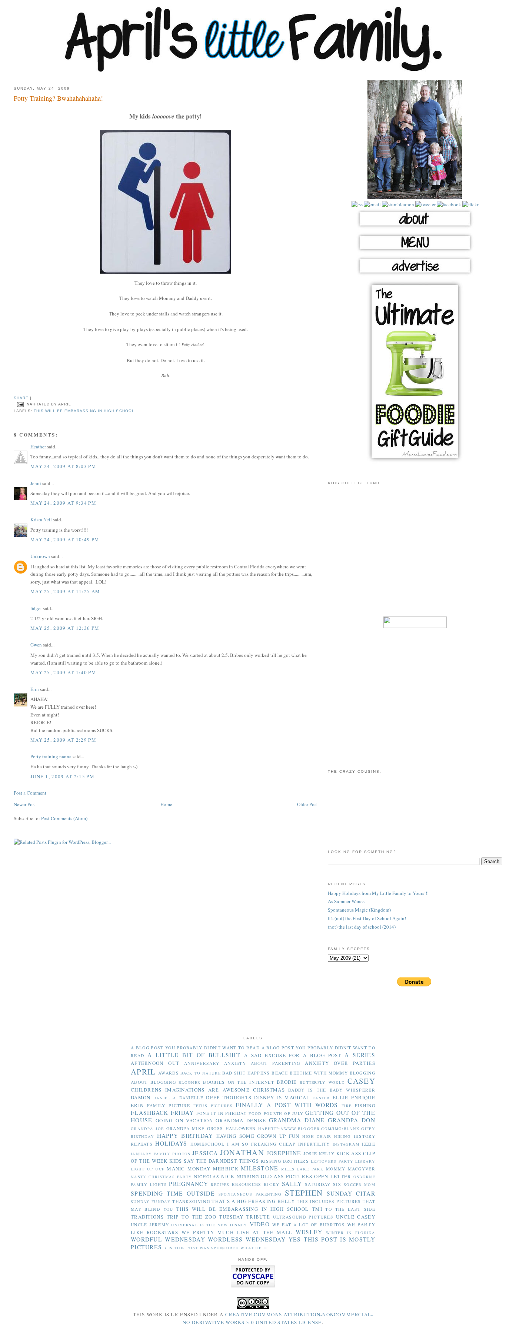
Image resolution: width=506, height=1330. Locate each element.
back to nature (200, 1073)
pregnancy (188, 1183)
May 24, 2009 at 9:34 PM (63, 502)
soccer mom (359, 1184)
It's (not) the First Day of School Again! (367, 918)
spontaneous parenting (250, 1194)
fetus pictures (213, 1105)
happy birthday (185, 1135)
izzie (368, 1144)
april (143, 1071)
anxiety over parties (340, 1063)
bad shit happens (246, 1073)
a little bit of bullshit (193, 1055)
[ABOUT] (415, 227)
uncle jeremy (150, 1224)
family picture (168, 1105)
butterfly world (322, 1082)
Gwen (36, 644)
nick (227, 1176)
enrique (363, 1097)
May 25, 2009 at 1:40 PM (63, 672)
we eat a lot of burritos (308, 1224)
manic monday (188, 1168)
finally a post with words (287, 1105)
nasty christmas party (161, 1176)
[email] (372, 204)
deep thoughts (229, 1097)
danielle (191, 1097)
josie (310, 1153)
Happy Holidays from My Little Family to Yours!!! (378, 893)
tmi (317, 1209)
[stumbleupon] (397, 204)
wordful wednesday (168, 1239)
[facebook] (448, 204)
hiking (342, 1136)
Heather (38, 446)
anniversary (201, 1063)
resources (247, 1184)
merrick (226, 1168)
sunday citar (351, 1193)
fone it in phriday (221, 1113)
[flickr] (470, 204)
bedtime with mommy (319, 1073)
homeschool (207, 1144)
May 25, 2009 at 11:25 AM (65, 591)
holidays (171, 1143)
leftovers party (332, 1161)
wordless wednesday (247, 1239)
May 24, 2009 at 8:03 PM (63, 466)
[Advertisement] (415, 555)
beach (280, 1073)
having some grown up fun (258, 1136)
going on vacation (184, 1120)
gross (215, 1128)
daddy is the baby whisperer (331, 1090)
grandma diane (297, 1120)
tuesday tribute (244, 1216)
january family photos (161, 1153)
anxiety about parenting (262, 1063)
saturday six (323, 1184)
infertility (314, 1144)
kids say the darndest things (214, 1160)
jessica (205, 1153)
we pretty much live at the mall (237, 1232)
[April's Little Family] (253, 70)
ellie (341, 1097)
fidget (36, 608)
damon (141, 1097)
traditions (147, 1216)
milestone (260, 1168)
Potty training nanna (50, 756)
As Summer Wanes (346, 901)
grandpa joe (147, 1128)
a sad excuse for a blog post (293, 1055)
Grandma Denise (241, 1120)
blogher (189, 1082)
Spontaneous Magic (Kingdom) (359, 909)
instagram (346, 1144)
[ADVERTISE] (415, 274)
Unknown (40, 556)
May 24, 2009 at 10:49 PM (64, 539)
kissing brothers (285, 1161)
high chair (317, 1136)
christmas (269, 1089)
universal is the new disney (209, 1224)
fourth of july (284, 1113)
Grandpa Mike (185, 1128)
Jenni (35, 483)
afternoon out (155, 1063)
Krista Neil (41, 519)
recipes (220, 1184)
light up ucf (147, 1169)
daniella (164, 1097)
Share (21, 398)
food (255, 1113)
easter (321, 1097)
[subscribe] (357, 204)
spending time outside (173, 1193)
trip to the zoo (191, 1216)
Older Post (307, 804)
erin (137, 1105)
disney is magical (282, 1097)
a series (359, 1055)
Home (166, 804)
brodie (287, 1082)
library (365, 1161)
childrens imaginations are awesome (190, 1089)
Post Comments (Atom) (64, 818)
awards (168, 1073)
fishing (365, 1105)
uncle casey (355, 1216)
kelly (327, 1153)
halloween (241, 1128)
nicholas (206, 1176)
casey (361, 1081)
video (260, 1224)
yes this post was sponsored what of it (215, 1247)
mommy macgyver (350, 1169)
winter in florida (350, 1232)
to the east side (350, 1209)
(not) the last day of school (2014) (362, 926)
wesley (309, 1232)
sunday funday (151, 1201)
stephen (304, 1192)
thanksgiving (191, 1201)
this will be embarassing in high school (84, 411)
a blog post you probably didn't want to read (195, 1047)
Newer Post (25, 804)
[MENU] (415, 251)
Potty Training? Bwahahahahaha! (58, 98)
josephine (284, 1153)
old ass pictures (286, 1176)
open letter (332, 1176)
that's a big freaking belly (253, 1201)
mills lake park (302, 1169)
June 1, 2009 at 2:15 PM (62, 776)
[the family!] (414, 197)
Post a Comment (30, 792)
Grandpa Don (351, 1120)
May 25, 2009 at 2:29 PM (63, 739)
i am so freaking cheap (261, 1144)
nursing (248, 1176)
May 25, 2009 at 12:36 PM (64, 628)
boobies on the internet (238, 1082)
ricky (272, 1184)
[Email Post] (20, 404)
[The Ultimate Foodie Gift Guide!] (415, 462)
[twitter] (425, 204)
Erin (34, 689)
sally (292, 1183)
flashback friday (162, 1112)
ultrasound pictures (303, 1217)
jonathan (242, 1152)
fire (347, 1105)
